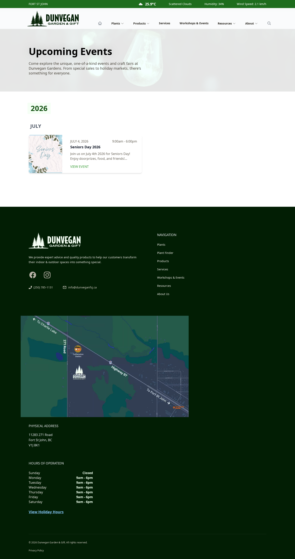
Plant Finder (165, 253)
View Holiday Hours (46, 511)
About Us (163, 294)
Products (163, 261)
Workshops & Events (194, 23)
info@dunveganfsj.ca (82, 287)
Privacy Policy (36, 550)
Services (164, 23)
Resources (164, 286)
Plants (161, 244)
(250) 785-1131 (43, 287)
